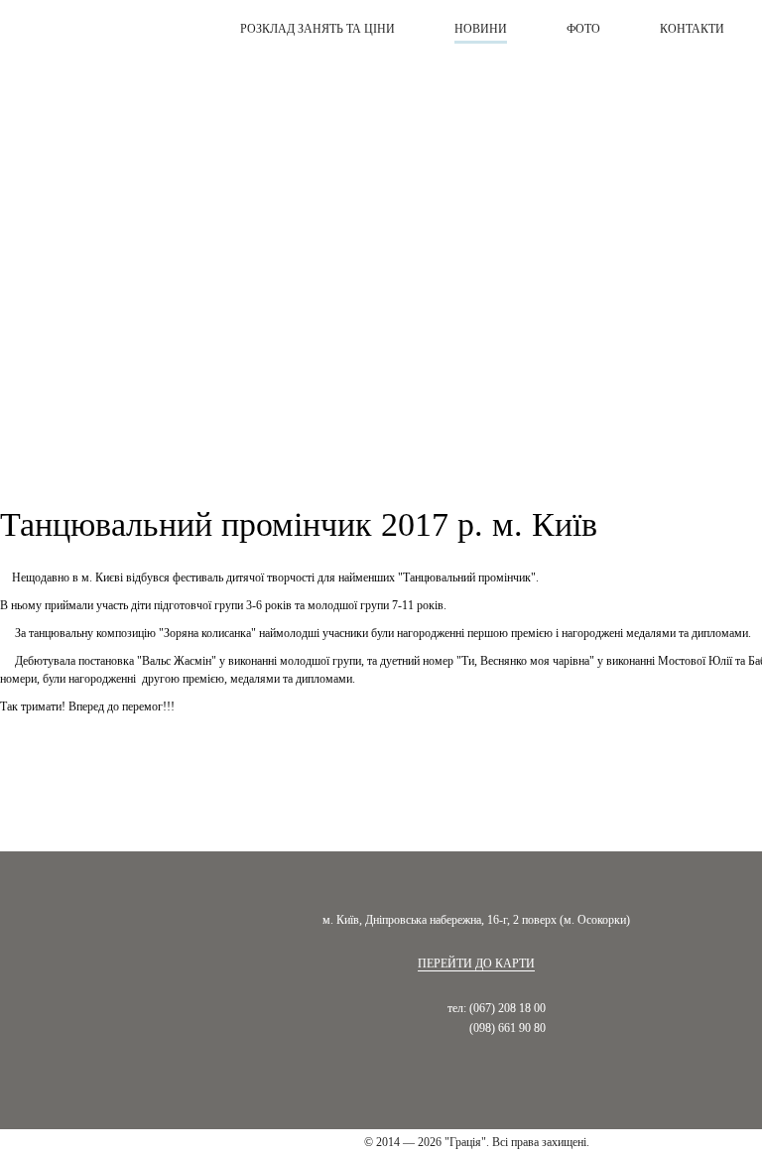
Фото (583, 29)
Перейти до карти (476, 963)
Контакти (692, 29)
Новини (480, 29)
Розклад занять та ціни (317, 29)
